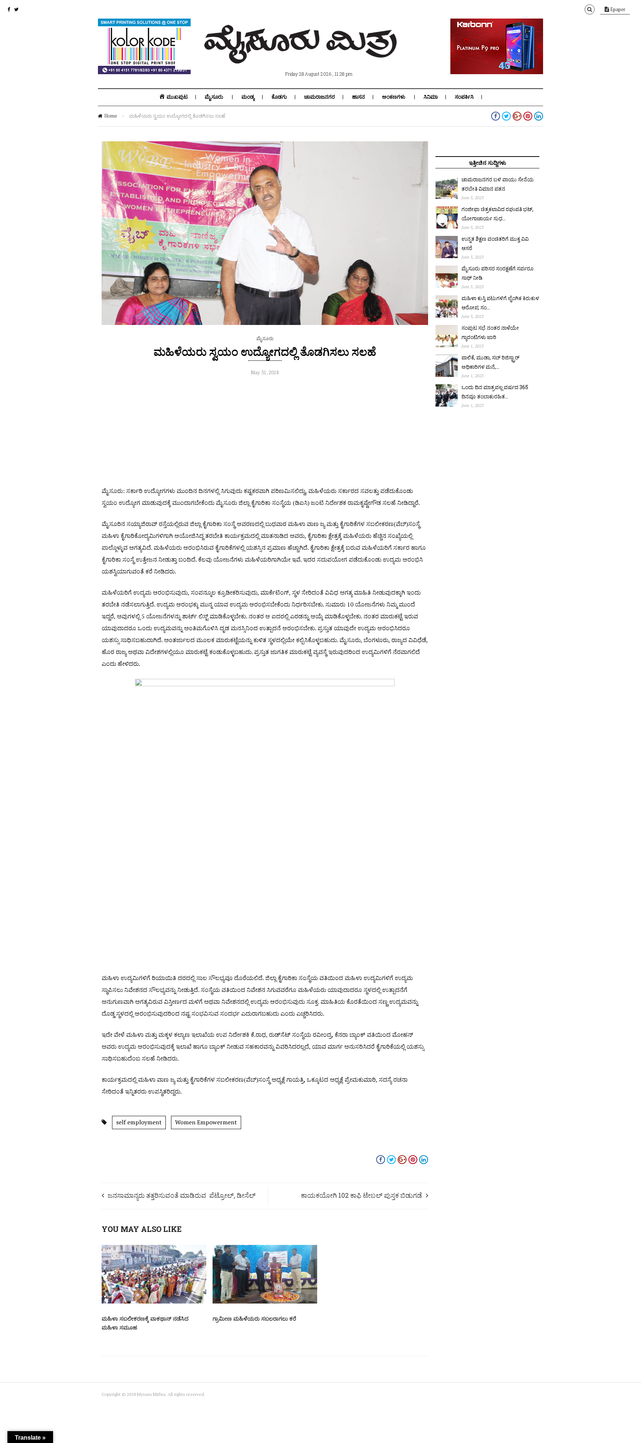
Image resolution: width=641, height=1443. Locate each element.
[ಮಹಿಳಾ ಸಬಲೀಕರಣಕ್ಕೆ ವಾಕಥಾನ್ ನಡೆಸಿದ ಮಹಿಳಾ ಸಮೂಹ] (154, 1301)
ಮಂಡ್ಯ (247, 96)
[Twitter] (16, 9)
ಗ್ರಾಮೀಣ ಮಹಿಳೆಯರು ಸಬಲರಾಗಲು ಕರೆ (254, 1318)
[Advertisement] (265, 433)
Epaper (617, 9)
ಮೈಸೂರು (214, 96)
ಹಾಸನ (358, 96)
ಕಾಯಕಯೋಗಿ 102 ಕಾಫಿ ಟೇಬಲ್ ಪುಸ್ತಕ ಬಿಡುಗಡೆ (361, 1195)
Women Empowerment (206, 1122)
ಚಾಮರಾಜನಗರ (319, 96)
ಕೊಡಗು (279, 96)
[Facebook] (8, 9)
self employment (139, 1122)
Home (110, 115)
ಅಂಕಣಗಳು (393, 96)
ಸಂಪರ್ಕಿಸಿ (464, 96)
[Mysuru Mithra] (302, 55)
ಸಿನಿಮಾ (431, 96)
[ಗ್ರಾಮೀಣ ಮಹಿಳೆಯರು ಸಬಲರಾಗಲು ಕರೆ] (265, 1301)
